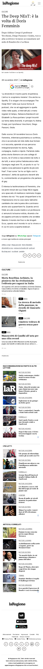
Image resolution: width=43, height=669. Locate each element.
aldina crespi (6, 245)
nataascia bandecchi (21, 248)
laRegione (27, 80)
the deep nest (6, 251)
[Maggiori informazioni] (32, 86)
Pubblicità (15, 637)
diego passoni (16, 245)
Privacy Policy (8, 639)
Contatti (32, 634)
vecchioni (15, 251)
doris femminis (27, 245)
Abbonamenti (7, 634)
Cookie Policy (20, 639)
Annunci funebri (25, 637)
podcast (32, 248)
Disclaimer (16, 634)
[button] (6, 644)
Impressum (24, 634)
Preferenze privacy (34, 639)
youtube (22, 251)
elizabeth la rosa (7, 248)
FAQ (37, 634)
